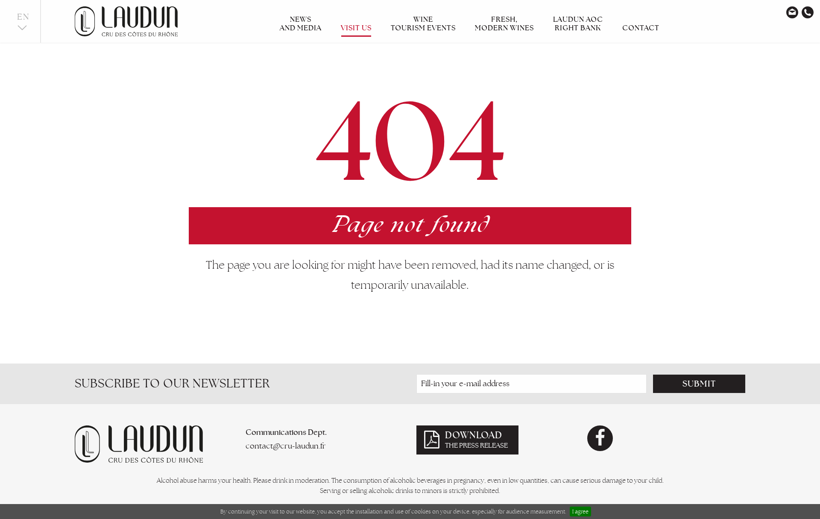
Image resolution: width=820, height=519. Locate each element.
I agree (580, 511)
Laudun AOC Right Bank (578, 23)
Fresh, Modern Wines (504, 23)
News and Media (301, 23)
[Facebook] (600, 438)
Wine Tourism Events (423, 23)
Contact (640, 27)
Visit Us (356, 27)
